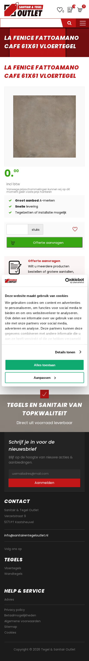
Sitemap (10, 627)
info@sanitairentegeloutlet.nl (26, 535)
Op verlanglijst (75, 229)
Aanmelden (44, 482)
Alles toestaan (44, 365)
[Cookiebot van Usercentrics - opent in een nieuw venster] (65, 280)
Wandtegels (13, 574)
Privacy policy (14, 610)
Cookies (10, 632)
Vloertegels (12, 568)
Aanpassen (42, 377)
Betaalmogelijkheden (20, 615)
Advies (9, 599)
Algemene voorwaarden (22, 621)
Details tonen (65, 352)
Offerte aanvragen (48, 242)
